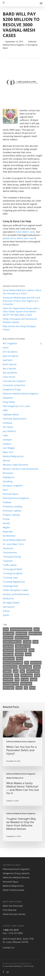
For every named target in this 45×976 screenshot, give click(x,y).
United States (26, 683)
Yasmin (19, 688)
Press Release (26, 675)
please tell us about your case (18, 238)
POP (16, 675)
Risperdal (7, 531)
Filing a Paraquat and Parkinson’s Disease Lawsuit (20, 320)
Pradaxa (7, 502)
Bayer (36, 629)
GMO (5, 410)
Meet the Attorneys (13, 905)
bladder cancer (35, 633)
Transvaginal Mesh (12, 569)
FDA (26, 663)
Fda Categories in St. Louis (16, 406)
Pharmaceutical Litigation (16, 869)
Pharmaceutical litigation (16, 498)
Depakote (8, 397)
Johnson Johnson (10, 667)
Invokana (7, 422)
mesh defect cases (25, 231)
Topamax (7, 560)
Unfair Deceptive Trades (15, 590)
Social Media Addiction (14, 539)
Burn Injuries (9, 368)
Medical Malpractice (13, 456)
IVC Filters (8, 427)
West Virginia (9, 688)
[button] (41, 3)
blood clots (8, 637)
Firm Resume (9, 909)
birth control (9, 633)
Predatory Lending (12, 506)
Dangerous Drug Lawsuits (16, 873)
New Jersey (8, 675)
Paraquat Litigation (13, 485)
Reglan (6, 527)
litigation (7, 671)
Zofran (6, 611)
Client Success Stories (14, 914)
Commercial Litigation (14, 381)
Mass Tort (8, 452)
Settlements (9, 535)
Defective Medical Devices (16, 877)
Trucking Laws (10, 577)
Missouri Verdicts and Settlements (21, 468)
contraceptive (21, 650)
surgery (33, 679)
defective (19, 654)
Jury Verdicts (9, 431)
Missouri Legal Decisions (15, 464)
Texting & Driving (12, 556)
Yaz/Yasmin (9, 606)
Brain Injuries (10, 364)
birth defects (21, 633)
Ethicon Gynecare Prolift (13, 663)
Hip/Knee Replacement (14, 418)
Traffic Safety (10, 565)
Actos (6, 347)
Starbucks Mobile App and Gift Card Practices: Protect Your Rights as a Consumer (21, 301)
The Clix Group (28, 966)
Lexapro (7, 443)
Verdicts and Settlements (16, 594)
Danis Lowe (8, 654)
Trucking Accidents (13, 573)
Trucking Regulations (14, 581)
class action (8, 650)
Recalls (6, 523)
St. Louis (24, 679)
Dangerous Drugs (12, 389)
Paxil (5, 489)
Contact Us (8, 947)
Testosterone (10, 552)
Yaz (25, 688)
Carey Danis (8, 646)
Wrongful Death (11, 602)
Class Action (9, 376)
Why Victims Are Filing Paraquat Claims (19, 328)
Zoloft (6, 615)
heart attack (36, 663)
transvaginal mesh (11, 683)
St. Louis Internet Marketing (12, 966)
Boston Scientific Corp (12, 642)
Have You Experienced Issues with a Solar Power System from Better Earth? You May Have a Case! (21, 311)
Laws (5, 435)
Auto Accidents (10, 355)
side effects (8, 679)
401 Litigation (22, 343)
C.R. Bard (27, 642)
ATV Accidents (10, 351)
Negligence (8, 477)
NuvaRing (8, 481)
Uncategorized (10, 585)
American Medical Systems (21, 629)
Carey (35, 642)
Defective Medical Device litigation (20, 393)
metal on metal (33, 671)
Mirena (6, 460)
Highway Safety (11, 414)
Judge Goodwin (25, 667)
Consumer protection (14, 385)
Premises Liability (12, 510)
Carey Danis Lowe (23, 646)
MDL (22, 671)
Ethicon (19, 658)
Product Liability (11, 514)
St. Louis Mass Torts (13, 544)
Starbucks (8, 548)
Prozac (6, 519)
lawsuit (37, 667)
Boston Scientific (21, 637)
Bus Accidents (10, 372)
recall (37, 675)
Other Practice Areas (13, 890)
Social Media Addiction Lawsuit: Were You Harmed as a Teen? (22, 292)
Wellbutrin (8, 598)
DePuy (28, 654)
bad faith (7, 360)
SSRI (17, 679)
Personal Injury (10, 493)
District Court (9, 658)
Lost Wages (9, 447)
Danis (31, 650)
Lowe (15, 671)
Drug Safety (9, 401)
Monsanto (8, 473)
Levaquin (7, 439)
